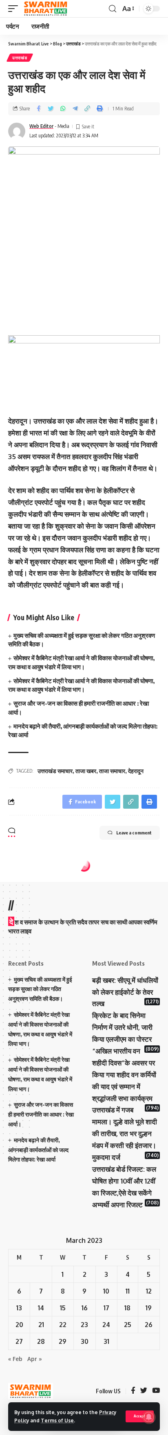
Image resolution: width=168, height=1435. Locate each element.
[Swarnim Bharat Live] (45, 8)
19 (149, 1308)
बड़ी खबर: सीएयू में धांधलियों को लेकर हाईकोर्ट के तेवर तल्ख (125, 992)
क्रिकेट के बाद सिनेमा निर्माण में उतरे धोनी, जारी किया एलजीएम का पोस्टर (122, 1027)
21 (41, 1325)
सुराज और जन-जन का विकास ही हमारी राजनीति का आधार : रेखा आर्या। (41, 1114)
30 (84, 1341)
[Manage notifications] (148, 1417)
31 (106, 1341)
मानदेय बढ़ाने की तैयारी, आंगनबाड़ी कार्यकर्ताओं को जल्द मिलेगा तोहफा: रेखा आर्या (38, 1150)
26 (149, 1325)
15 (63, 1308)
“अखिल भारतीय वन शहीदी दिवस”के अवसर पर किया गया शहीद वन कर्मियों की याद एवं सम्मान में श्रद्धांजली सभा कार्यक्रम (124, 1075)
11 (128, 1291)
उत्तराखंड (19, 57)
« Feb (15, 1358)
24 (106, 1325)
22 (62, 1325)
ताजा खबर (85, 770)
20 (19, 1325)
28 (41, 1341)
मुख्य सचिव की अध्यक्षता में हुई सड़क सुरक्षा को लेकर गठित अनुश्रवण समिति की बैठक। (40, 989)
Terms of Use (57, 1420)
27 (19, 1341)
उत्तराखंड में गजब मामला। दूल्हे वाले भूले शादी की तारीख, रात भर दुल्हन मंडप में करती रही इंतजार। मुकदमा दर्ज (124, 1133)
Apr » (34, 1358)
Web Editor (41, 126)
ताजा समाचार (112, 770)
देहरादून (136, 770)
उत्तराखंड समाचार (55, 770)
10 (106, 1291)
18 (127, 1308)
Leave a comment (134, 832)
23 (84, 1325)
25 (127, 1325)
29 (62, 1341)
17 (106, 1308)
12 (149, 1291)
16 (85, 1308)
